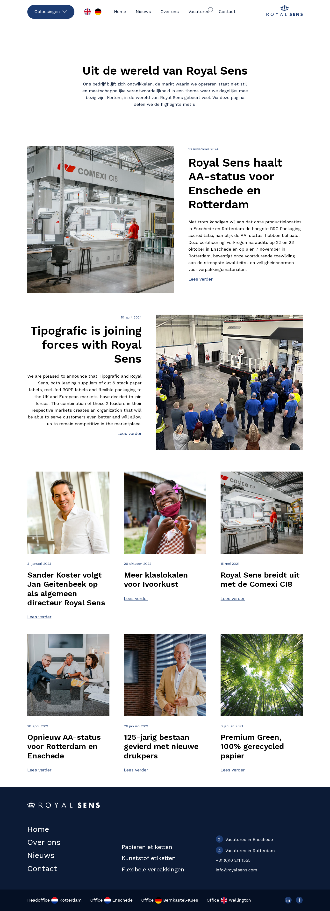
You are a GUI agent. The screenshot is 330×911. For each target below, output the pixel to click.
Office (111, 900)
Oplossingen (47, 11)
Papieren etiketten (147, 847)
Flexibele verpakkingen (153, 869)
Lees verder (200, 279)
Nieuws (143, 11)
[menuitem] (87, 12)
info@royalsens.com (236, 870)
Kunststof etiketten (149, 858)
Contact (227, 11)
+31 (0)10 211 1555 (233, 860)
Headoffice (54, 900)
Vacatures (199, 11)
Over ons (170, 11)
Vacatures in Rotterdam (246, 850)
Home (120, 11)
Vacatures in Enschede (245, 839)
